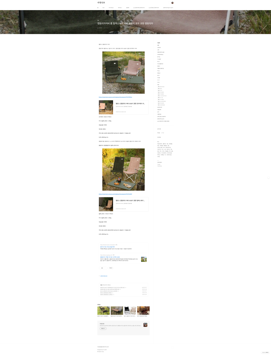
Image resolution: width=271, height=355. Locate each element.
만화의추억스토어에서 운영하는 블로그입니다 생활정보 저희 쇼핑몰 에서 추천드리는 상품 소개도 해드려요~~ (120, 325)
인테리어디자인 (168, 147)
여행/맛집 (159, 114)
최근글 (158, 132)
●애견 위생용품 (161, 99)
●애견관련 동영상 (161, 86)
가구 (165, 154)
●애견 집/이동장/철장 (162, 101)
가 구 (158, 80)
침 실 (158, 61)
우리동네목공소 (160, 54)
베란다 (158, 66)
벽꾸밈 (158, 154)
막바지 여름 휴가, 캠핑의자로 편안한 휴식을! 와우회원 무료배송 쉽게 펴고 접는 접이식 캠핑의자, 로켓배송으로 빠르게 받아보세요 (119, 259)
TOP (172, 347)
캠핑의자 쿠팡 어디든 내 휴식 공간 (110, 257)
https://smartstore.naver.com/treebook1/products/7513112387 (115, 194)
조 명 (158, 82)
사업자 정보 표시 (103, 275)
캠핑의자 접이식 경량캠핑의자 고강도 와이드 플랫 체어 (112, 287)
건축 (158, 49)
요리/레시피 (159, 107)
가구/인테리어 (163, 153)
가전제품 (162, 154)
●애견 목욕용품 (161, 92)
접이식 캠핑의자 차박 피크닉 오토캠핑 (108, 291)
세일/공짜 (159, 109)
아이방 (158, 77)
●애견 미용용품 (161, 94)
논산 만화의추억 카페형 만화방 (163, 121)
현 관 (158, 75)
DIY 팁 (158, 56)
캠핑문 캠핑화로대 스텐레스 (106, 294)
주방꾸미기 (159, 149)
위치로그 (120, 7)
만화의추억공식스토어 (168, 7)
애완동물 (165, 145)
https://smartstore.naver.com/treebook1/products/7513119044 (115, 97)
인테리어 (159, 47)
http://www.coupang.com (106, 255)
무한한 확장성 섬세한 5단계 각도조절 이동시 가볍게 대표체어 (116, 248)
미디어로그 (111, 7)
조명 (168, 145)
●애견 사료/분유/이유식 (162, 95)
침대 (158, 151)
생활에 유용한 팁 (160, 68)
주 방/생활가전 (160, 63)
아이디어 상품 (159, 147)
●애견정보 (160, 88)
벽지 (160, 151)
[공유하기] (104, 268)
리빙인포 (101, 3)
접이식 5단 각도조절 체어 (107, 247)
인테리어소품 (169, 154)
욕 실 (158, 70)
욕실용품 (166, 151)
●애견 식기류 (160, 97)
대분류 (158, 42)
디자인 (163, 151)
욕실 (167, 143)
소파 (165, 149)
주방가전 (168, 149)
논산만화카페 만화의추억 (139, 7)
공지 (158, 111)
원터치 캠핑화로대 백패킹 (106, 292)
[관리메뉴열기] (268, 177)
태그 (104, 7)
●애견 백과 (160, 90)
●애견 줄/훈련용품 (161, 105)
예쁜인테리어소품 (160, 52)
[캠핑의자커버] (123, 93)
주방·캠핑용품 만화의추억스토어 (103, 346)
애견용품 (170, 143)
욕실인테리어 (159, 143)
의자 (170, 151)
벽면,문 (158, 73)
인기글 (162, 132)
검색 (169, 3)
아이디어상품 (169, 153)
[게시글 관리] (106, 268)
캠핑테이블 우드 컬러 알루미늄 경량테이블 (109, 289)
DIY (162, 149)
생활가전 (164, 143)
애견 (158, 84)
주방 (171, 149)
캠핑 (101, 284)
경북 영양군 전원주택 (161, 116)
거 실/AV (159, 59)
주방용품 (161, 145)
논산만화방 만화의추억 (154, 7)
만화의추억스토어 (160, 118)
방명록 (127, 7)
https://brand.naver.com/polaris (107, 244)
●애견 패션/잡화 (161, 103)
